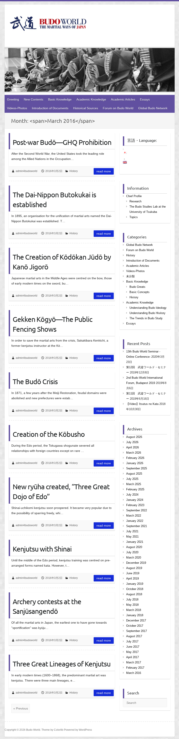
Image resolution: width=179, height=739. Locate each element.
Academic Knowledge (91, 99)
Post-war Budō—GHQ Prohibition (62, 142)
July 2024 (132, 494)
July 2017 (132, 641)
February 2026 (135, 458)
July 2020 (132, 552)
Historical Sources (85, 108)
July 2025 (132, 479)
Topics (133, 217)
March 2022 (133, 515)
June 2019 (132, 573)
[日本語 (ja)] (127, 152)
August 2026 (134, 437)
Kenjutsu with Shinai (42, 549)
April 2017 (132, 657)
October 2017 (134, 625)
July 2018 (132, 599)
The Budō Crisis (35, 381)
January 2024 (134, 499)
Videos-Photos (17, 108)
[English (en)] (127, 162)
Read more (103, 171)
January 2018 (134, 615)
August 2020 (134, 547)
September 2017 (136, 631)
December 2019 (136, 562)
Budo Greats (137, 286)
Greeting (13, 99)
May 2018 (132, 604)
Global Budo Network (152, 108)
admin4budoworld (26, 171)
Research (135, 201)
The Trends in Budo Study (146, 318)
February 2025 (135, 489)
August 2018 (134, 594)
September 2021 (136, 526)
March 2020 (133, 557)
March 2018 (133, 610)
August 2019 (134, 568)
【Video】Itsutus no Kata (142, 404)
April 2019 (132, 578)
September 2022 (136, 510)
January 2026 (134, 463)
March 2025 (133, 484)
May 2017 (132, 652)
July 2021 (132, 531)
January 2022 (134, 520)
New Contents (33, 99)
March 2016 (133, 673)
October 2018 (134, 589)
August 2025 (134, 473)
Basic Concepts (139, 292)
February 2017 (135, 667)
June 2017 (132, 646)
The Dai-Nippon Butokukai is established (54, 199)
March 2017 (133, 662)
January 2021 (134, 541)
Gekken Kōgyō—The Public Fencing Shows (52, 324)
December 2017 (136, 620)
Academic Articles (123, 99)
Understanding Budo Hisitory (147, 313)
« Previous (20, 708)
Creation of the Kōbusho (49, 434)
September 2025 (136, 468)
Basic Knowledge (60, 99)
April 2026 (132, 447)
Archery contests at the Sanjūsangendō (47, 606)
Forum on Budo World (118, 108)
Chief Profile (134, 196)
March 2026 (133, 452)
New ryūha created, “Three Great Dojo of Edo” (61, 491)
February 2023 (135, 505)
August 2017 (134, 636)
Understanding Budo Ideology (148, 307)
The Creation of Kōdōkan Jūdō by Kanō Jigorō (62, 262)
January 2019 (134, 583)
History (73, 171)
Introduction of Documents (50, 108)
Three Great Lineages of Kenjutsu (61, 663)
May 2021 (132, 536)
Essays (145, 99)
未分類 (130, 276)
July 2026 (132, 442)
